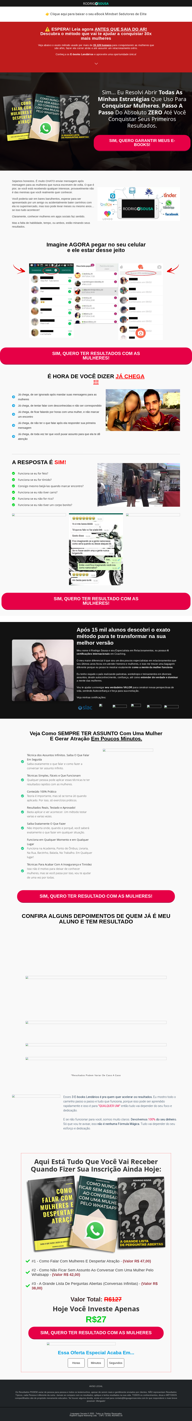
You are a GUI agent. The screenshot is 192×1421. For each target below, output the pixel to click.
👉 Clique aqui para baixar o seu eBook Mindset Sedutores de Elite (96, 14)
